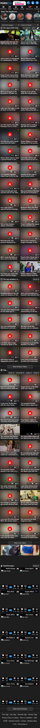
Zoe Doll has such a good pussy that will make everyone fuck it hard (9, 142)
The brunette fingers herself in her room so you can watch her (10, 470)
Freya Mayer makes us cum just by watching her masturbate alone (29, 420)
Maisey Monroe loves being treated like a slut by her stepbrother (30, 59)
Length (35, 372)
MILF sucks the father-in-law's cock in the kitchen (9, 258)
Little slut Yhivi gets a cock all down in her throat (10, 109)
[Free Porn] (6, 2)
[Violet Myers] (24, 575)
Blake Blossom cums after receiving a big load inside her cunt (30, 76)
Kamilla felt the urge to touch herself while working (28, 175)
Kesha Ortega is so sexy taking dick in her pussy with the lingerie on (29, 142)
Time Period (19, 372)
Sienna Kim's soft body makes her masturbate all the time (9, 454)
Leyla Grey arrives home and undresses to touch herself (29, 487)
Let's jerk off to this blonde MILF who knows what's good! (10, 520)
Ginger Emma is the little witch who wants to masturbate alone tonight (29, 387)
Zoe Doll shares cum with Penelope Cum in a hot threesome (9, 125)
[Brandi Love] (24, 644)
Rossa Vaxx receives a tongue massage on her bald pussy (29, 241)
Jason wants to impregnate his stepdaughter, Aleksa (10, 59)
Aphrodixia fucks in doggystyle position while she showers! (9, 360)
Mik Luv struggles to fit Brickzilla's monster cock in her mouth (9, 92)
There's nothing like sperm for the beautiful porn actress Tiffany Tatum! (30, 225)
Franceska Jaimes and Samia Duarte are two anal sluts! (30, 158)
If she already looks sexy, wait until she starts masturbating (9, 536)
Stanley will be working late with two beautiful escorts (29, 125)
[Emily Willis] (5, 620)
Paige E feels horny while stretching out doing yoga (9, 76)
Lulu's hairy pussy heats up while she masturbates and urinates (29, 360)
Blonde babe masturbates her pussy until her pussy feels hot (29, 503)
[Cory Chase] (5, 667)
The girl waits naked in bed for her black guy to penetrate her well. (10, 310)
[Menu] (37, 2)
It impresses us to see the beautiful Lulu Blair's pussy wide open (29, 343)
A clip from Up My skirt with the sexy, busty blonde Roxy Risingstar (9, 404)
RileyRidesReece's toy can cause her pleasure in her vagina (10, 294)
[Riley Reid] (5, 597)
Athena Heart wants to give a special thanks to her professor (10, 158)
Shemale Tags (22, 714)
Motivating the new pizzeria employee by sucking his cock (8, 241)
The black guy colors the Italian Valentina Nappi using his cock (9, 274)
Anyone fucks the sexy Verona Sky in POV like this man (29, 43)
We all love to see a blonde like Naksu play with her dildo (30, 470)
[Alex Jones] (24, 620)
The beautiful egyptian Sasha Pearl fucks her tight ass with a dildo (10, 175)
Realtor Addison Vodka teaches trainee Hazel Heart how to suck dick (30, 274)
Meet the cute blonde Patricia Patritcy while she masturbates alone (9, 387)
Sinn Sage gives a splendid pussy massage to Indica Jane (9, 208)
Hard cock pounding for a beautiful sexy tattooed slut (30, 294)
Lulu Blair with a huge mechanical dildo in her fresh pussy (9, 343)
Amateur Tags (32, 714)
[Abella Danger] (6, 575)
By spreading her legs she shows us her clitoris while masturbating (30, 454)
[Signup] (32, 2)
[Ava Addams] (24, 690)
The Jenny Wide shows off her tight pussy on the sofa (30, 437)
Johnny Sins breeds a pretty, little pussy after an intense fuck (30, 109)
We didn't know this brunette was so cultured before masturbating (29, 327)
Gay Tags (13, 714)
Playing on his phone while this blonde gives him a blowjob (29, 92)
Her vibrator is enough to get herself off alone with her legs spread (9, 503)
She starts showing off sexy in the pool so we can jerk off (10, 487)
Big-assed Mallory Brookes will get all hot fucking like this (30, 191)
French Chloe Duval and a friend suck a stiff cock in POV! (30, 258)
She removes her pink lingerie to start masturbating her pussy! (29, 520)
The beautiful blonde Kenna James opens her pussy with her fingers (29, 404)
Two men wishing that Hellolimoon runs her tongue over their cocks (9, 327)
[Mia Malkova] (5, 644)
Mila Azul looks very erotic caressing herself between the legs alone (10, 420)
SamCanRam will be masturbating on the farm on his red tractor (29, 310)
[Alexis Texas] (5, 690)
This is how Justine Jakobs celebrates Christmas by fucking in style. (9, 225)
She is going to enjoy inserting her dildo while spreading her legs (29, 536)
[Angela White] (24, 598)
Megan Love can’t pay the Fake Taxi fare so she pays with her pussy (10, 43)
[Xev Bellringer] (24, 667)
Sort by (35, 279)
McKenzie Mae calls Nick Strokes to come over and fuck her (29, 208)
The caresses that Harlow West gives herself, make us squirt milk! (9, 437)
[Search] (28, 2)
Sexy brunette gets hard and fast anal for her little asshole (9, 191)
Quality (28, 372)
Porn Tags (5, 714)
